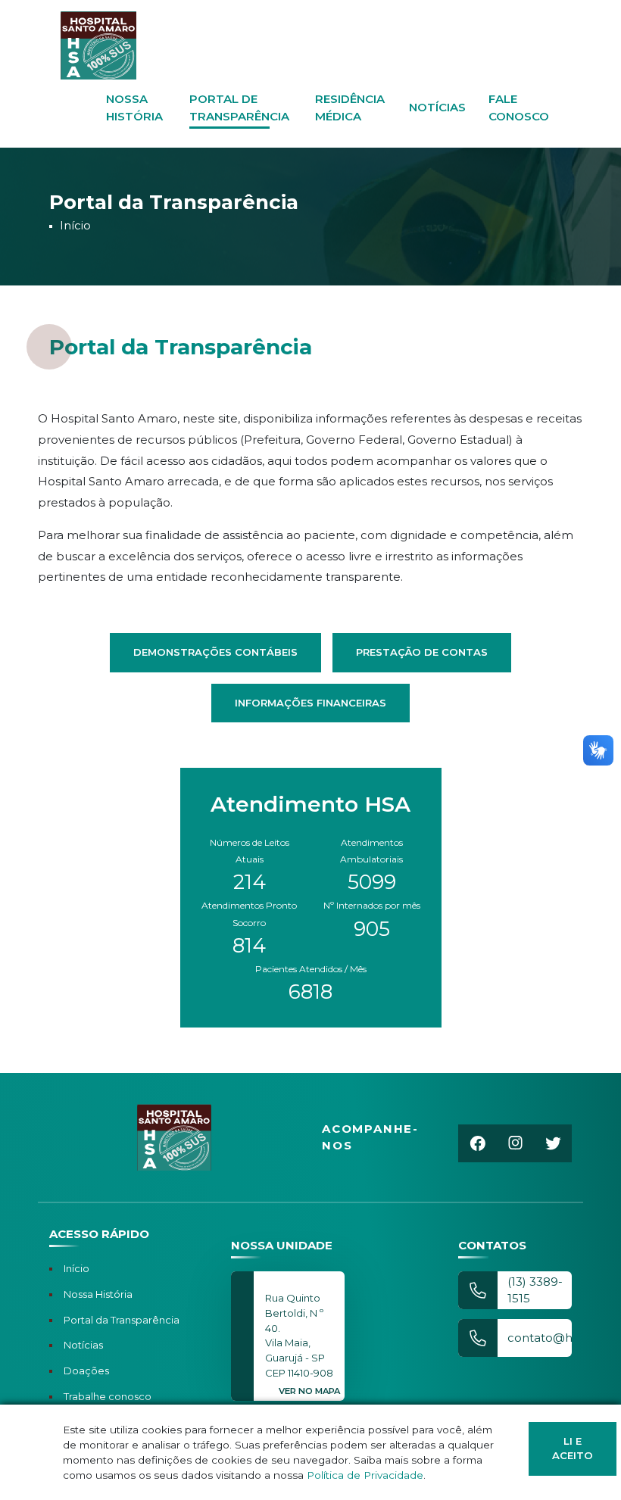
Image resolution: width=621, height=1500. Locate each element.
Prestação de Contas (422, 652)
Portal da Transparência (121, 1320)
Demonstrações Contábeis (215, 652)
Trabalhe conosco (107, 1396)
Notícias (437, 107)
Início (75, 225)
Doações (86, 1370)
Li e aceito (572, 1448)
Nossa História (98, 1294)
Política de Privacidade (365, 1475)
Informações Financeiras (310, 703)
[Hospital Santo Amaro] (98, 45)
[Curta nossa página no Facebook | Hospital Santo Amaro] (477, 1143)
